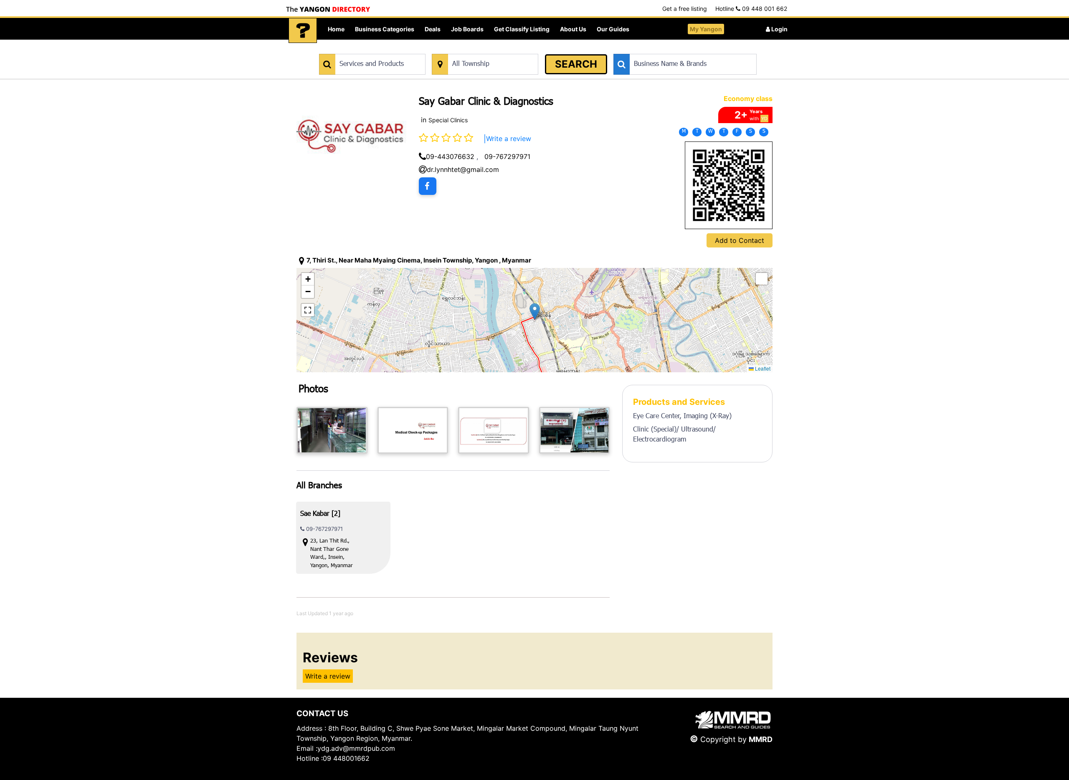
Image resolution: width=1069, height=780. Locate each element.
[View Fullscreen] (307, 310)
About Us (573, 29)
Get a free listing (684, 8)
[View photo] (331, 430)
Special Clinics (448, 120)
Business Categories (384, 29)
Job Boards (467, 29)
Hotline (751, 8)
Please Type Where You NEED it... (475, 49)
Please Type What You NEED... (358, 49)
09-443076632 (450, 156)
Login (779, 29)
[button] (534, 311)
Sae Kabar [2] (320, 514)
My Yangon (706, 29)
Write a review (508, 138)
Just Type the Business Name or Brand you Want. (676, 49)
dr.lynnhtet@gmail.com (463, 169)
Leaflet (762, 368)
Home (336, 29)
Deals (433, 29)
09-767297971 (507, 156)
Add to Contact (739, 240)
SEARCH (576, 64)
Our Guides (613, 29)
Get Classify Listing (522, 29)
